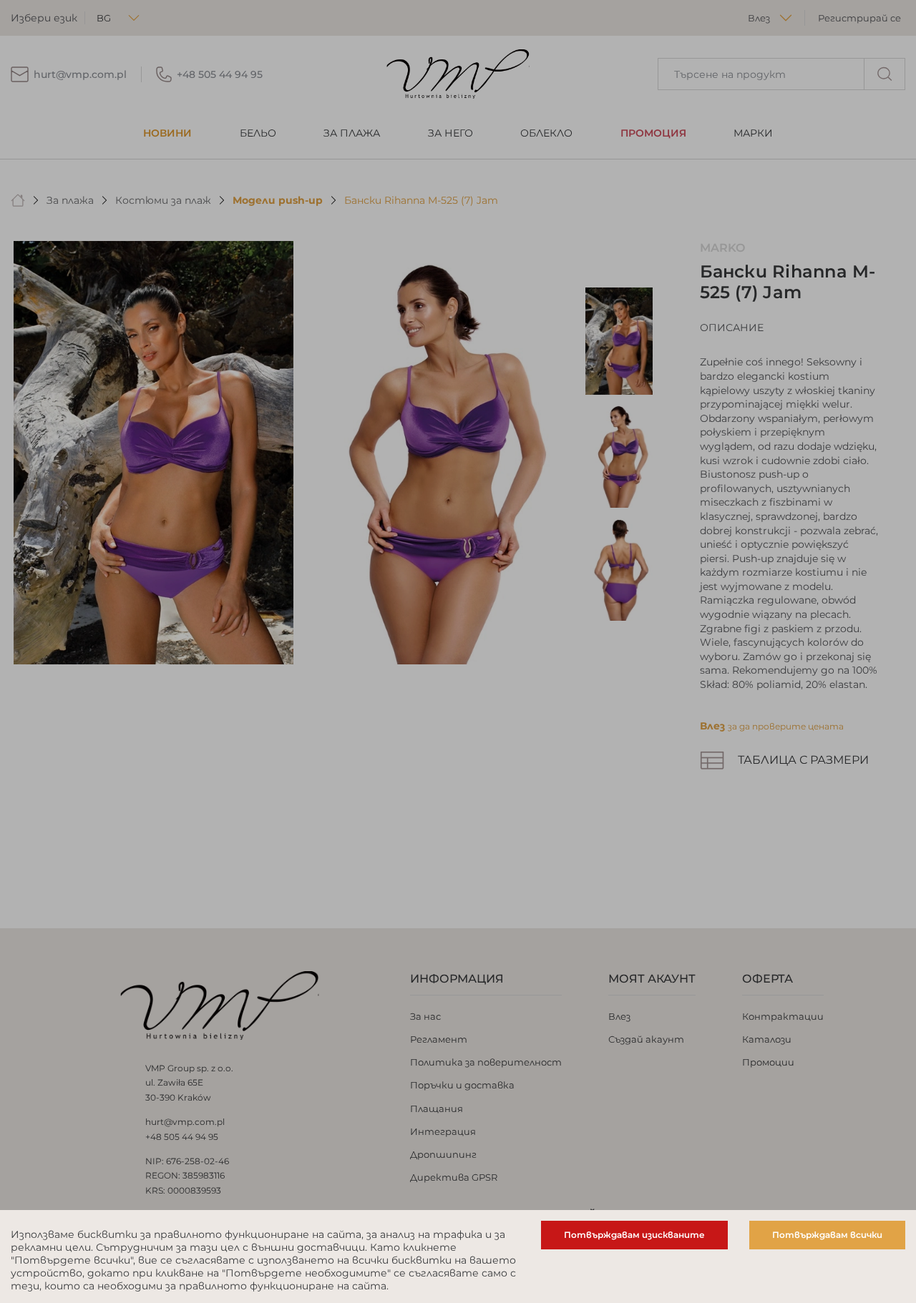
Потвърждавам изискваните (634, 1234)
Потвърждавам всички (827, 1234)
